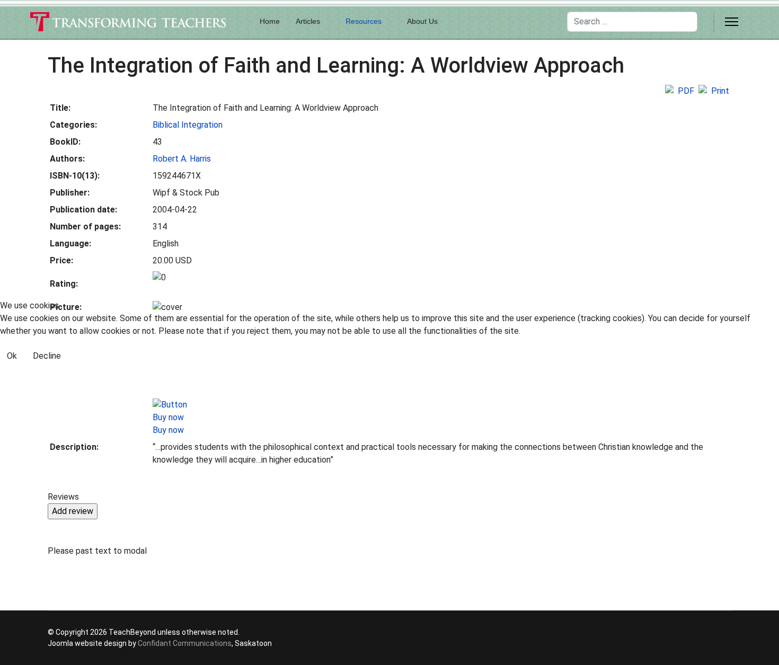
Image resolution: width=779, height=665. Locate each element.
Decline (47, 356)
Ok (12, 356)
